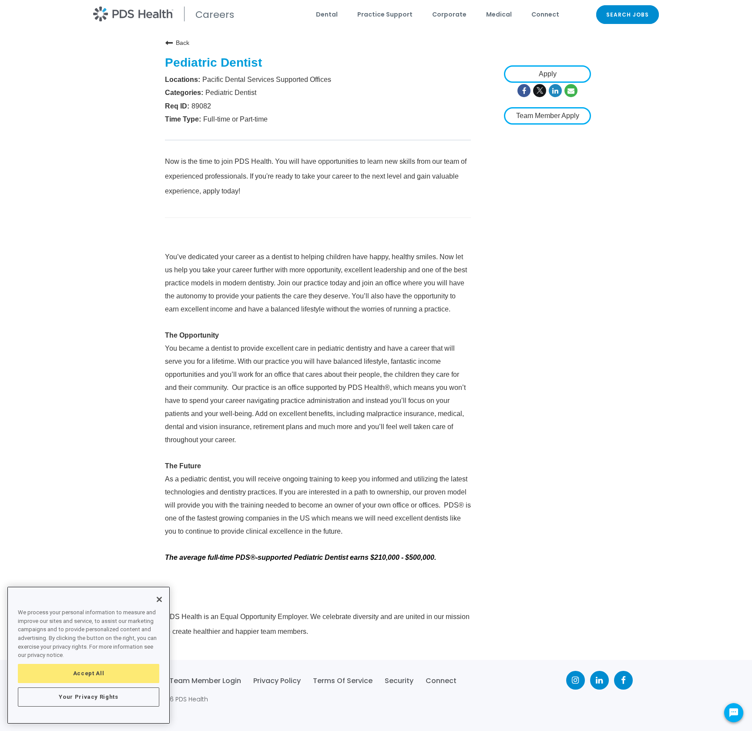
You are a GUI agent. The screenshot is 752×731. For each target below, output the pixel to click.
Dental (327, 14)
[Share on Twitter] (539, 90)
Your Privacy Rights (88, 697)
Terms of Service (343, 681)
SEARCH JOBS (627, 14)
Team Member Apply (547, 115)
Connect (545, 14)
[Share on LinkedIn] (555, 90)
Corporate (449, 14)
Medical (499, 14)
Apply (548, 74)
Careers (214, 14)
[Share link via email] (571, 90)
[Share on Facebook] (524, 90)
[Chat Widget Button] (733, 712)
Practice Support (385, 14)
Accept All (88, 673)
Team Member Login (205, 681)
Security (399, 681)
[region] (88, 655)
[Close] (159, 599)
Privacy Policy (277, 681)
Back (182, 42)
